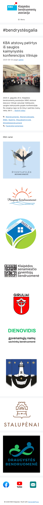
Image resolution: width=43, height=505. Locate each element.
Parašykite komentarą (14, 126)
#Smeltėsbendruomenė (12, 123)
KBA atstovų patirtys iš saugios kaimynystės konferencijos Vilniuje (20, 49)
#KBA (5, 120)
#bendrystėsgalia (27, 117)
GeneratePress (33, 502)
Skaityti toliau (19, 111)
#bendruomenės (12, 117)
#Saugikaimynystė (23, 120)
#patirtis (11, 120)
